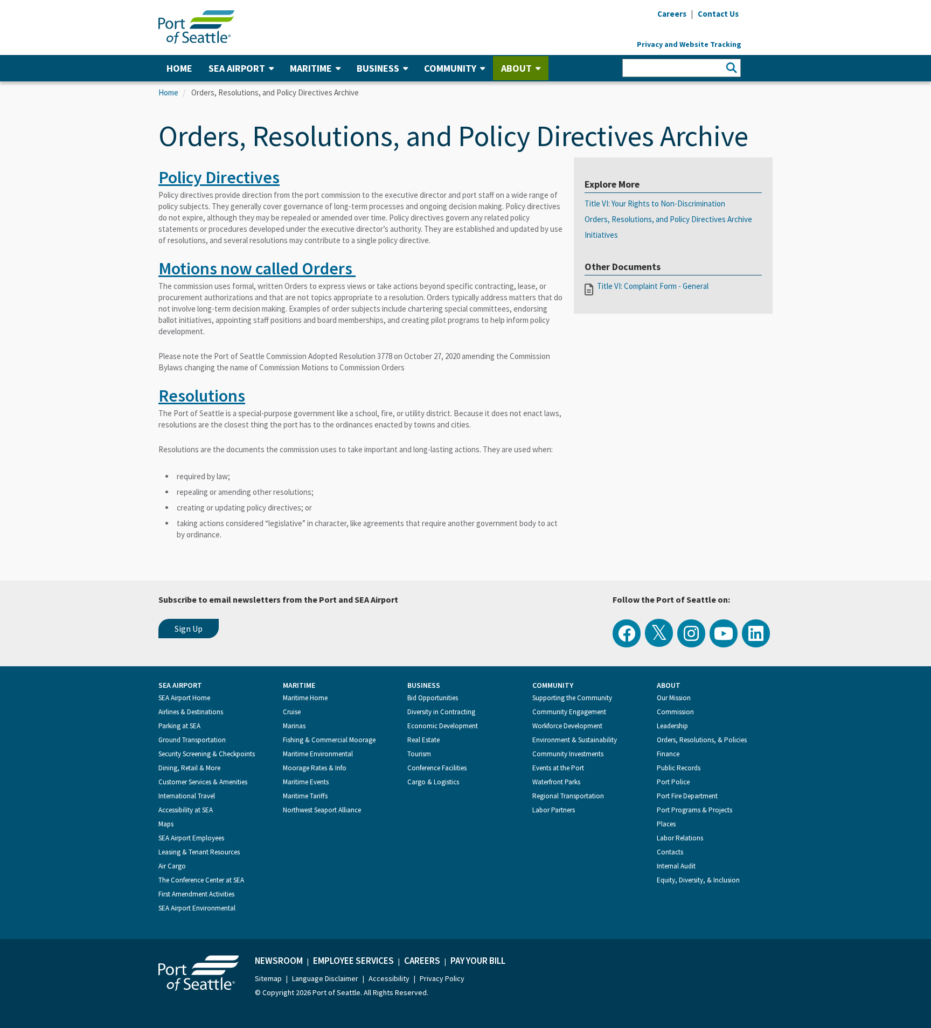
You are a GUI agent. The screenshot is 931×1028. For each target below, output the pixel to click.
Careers (422, 961)
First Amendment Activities (196, 894)
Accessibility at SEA (185, 810)
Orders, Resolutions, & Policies (702, 739)
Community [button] (450, 68)
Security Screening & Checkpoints (206, 753)
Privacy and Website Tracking (689, 44)
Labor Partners (553, 810)
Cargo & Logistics (433, 781)
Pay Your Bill (477, 961)
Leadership (672, 725)
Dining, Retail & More (189, 767)
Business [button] (378, 68)
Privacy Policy (442, 978)
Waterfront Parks (556, 781)
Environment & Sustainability (574, 739)
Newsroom (279, 961)
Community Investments (567, 753)
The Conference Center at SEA (201, 880)
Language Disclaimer (325, 978)
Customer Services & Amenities (202, 781)
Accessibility (389, 978)
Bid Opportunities (432, 697)
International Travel (186, 796)
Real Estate (423, 739)
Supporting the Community (572, 697)
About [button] (516, 68)
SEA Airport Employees (191, 838)
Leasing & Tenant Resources (199, 852)
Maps (165, 824)
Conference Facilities (437, 767)
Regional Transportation (568, 796)
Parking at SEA (179, 725)
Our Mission (674, 697)
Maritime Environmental (318, 753)
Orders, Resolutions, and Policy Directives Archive (668, 219)
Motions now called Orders (257, 268)
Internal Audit (676, 866)
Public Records (678, 767)
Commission (675, 711)
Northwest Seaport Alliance (322, 810)
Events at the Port (558, 767)
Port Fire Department (687, 796)
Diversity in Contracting (441, 711)
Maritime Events (306, 781)
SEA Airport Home (184, 697)
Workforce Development (567, 725)
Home (179, 68)
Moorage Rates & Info (314, 767)
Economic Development (442, 725)
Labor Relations (680, 838)
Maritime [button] (311, 68)
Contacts (670, 852)
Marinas (294, 725)
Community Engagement (569, 711)
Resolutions (201, 395)
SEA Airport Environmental (196, 908)
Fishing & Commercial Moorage (329, 739)
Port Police (673, 781)
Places (666, 824)
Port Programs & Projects (694, 810)
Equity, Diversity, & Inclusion (698, 880)
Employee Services (353, 961)
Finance (668, 753)
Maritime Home (305, 697)
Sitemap (268, 978)
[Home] (196, 26)
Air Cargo (172, 866)
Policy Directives (219, 177)
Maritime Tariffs (305, 796)
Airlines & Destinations (190, 711)
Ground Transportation (192, 739)
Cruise (292, 711)
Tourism (419, 753)
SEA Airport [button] (237, 68)
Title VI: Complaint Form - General (652, 286)
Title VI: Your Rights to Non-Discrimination (655, 203)
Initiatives (601, 235)
